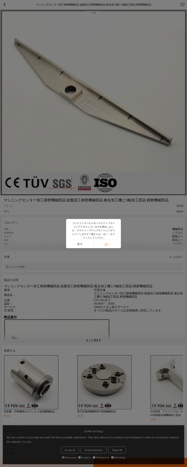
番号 (80, 244)
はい (107, 244)
